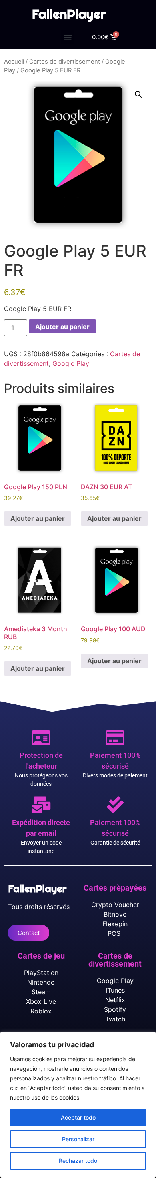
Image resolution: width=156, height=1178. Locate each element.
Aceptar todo (78, 1117)
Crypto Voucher (115, 905)
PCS (115, 933)
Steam (41, 992)
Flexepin (115, 924)
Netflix (115, 1000)
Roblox (41, 1011)
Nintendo (41, 982)
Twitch (115, 1019)
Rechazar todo (78, 1160)
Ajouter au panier (62, 327)
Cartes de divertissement (64, 61)
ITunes (115, 990)
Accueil (14, 61)
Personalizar (78, 1139)
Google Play (70, 363)
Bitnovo (115, 914)
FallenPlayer (69, 14)
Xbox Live (41, 1001)
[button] (67, 37)
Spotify (115, 1009)
